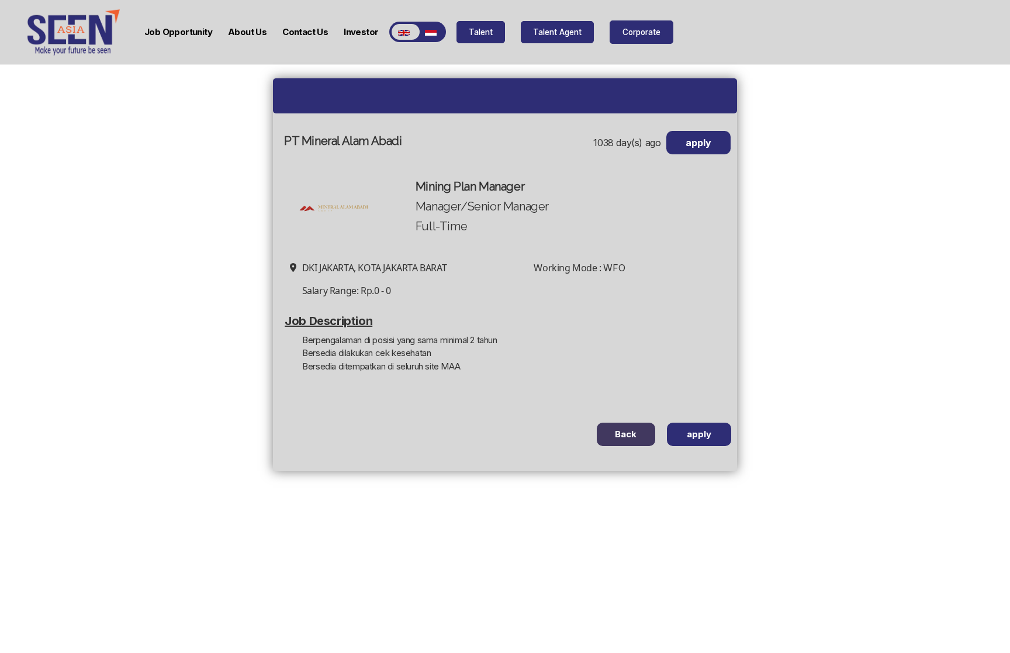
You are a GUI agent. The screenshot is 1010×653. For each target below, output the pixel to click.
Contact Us (305, 31)
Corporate (641, 32)
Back (626, 434)
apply (698, 142)
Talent (481, 32)
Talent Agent (557, 32)
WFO (614, 268)
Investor (361, 31)
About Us (247, 31)
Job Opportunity (178, 31)
